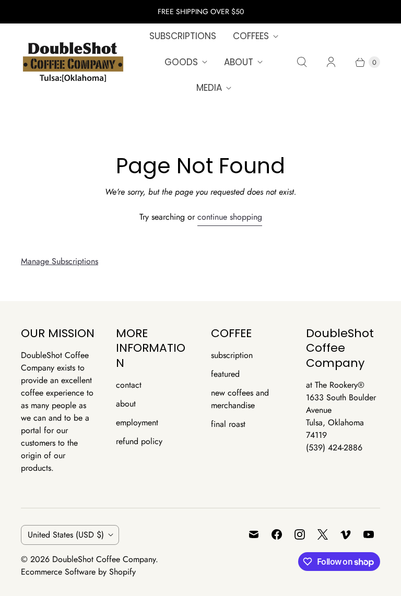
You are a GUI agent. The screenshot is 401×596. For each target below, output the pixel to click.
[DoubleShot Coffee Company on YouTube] (368, 534)
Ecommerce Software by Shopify (78, 572)
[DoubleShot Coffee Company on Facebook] (276, 534)
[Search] (301, 62)
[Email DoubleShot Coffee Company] (253, 534)
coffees (251, 36)
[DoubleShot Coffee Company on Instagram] (299, 534)
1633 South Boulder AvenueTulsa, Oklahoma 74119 (341, 416)
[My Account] (331, 62)
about (238, 62)
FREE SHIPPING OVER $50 (201, 11)
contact (128, 385)
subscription (232, 355)
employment (137, 422)
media (209, 87)
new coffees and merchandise (240, 399)
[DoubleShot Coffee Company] (73, 62)
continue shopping (229, 217)
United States (66, 535)
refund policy (139, 441)
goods (181, 62)
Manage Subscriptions (59, 261)
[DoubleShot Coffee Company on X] (322, 534)
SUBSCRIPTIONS (182, 36)
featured (225, 374)
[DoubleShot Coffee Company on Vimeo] (345, 534)
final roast (228, 424)
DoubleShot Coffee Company (104, 559)
